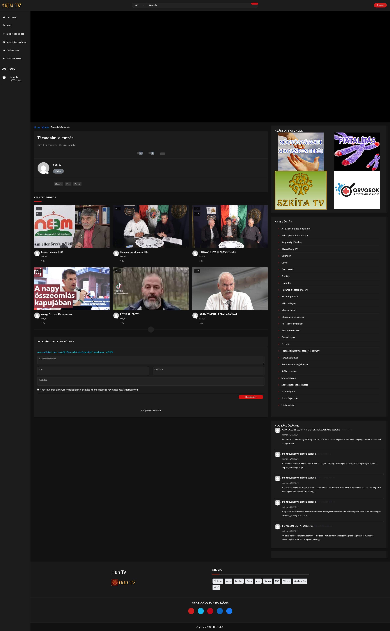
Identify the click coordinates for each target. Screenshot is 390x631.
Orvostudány (288, 337)
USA (277, 581)
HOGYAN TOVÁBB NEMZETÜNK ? (217, 252)
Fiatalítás (286, 282)
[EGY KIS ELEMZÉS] (151, 288)
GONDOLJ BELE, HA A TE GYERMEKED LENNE (306, 429)
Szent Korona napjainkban (295, 364)
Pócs (68, 184)
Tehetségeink (288, 391)
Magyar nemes (289, 310)
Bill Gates (218, 581)
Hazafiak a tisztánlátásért (295, 289)
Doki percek (288, 269)
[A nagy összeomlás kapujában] (72, 288)
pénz (258, 581)
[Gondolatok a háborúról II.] (151, 226)
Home (37, 127)
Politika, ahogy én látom (294, 453)
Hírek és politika (67, 144)
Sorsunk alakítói (290, 357)
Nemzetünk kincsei (291, 330)
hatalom (239, 581)
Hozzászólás (250, 397)
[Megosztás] (162, 153)
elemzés (58, 184)
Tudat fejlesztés (290, 398)
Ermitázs (286, 276)
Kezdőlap (12, 17)
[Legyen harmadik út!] (72, 226)
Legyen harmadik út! (52, 252)
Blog (9, 25)
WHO (216, 587)
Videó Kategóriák (16, 42)
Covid (284, 262)
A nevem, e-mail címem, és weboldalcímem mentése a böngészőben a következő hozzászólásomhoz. (89, 389)
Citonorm (286, 255)
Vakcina (286, 581)
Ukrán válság (288, 405)
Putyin (249, 581)
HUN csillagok (289, 303)
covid (228, 581)
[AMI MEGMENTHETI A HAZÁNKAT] (230, 288)
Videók (45, 127)
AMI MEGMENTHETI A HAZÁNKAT (218, 314)
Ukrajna (267, 581)
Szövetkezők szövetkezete (295, 384)
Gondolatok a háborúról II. (134, 252)
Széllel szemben (289, 371)
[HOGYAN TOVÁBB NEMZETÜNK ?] (230, 226)
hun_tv (14, 77)
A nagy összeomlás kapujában (57, 314)
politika (77, 184)
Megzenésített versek (293, 317)
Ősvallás (286, 344)
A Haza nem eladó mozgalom (296, 228)
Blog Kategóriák (15, 33)
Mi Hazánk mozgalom (292, 323)
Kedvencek (13, 50)
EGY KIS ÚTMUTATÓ (293, 525)
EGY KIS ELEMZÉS (129, 314)
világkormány (300, 581)
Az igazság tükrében (292, 242)
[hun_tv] (4, 77)
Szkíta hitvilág (289, 377)
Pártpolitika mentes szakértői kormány (301, 350)
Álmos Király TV (290, 249)
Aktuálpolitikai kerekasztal (295, 235)
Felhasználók (14, 58)
